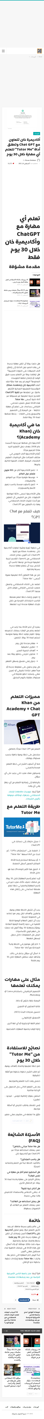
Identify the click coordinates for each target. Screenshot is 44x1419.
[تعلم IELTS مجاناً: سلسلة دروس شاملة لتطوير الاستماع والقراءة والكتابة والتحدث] (35, 293)
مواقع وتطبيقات (15, 1407)
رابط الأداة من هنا (22, 1120)
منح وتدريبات (27, 1407)
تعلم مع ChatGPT (22, 1286)
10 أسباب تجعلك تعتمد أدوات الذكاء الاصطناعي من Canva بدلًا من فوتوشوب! (11, 1317)
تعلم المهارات (35, 1286)
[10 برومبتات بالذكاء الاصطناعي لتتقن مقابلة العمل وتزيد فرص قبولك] (35, 282)
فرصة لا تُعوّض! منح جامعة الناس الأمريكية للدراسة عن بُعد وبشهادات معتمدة (32, 1317)
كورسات (36, 133)
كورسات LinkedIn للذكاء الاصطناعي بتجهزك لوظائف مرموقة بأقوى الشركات (23, 795)
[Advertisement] (22, 24)
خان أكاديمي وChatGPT (32, 1289)
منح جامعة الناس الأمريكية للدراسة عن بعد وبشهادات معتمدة (23, 1275)
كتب (6, 1407)
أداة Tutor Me (30, 1283)
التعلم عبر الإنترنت (19, 1283)
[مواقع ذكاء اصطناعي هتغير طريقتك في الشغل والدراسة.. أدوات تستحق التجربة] (12, 1369)
